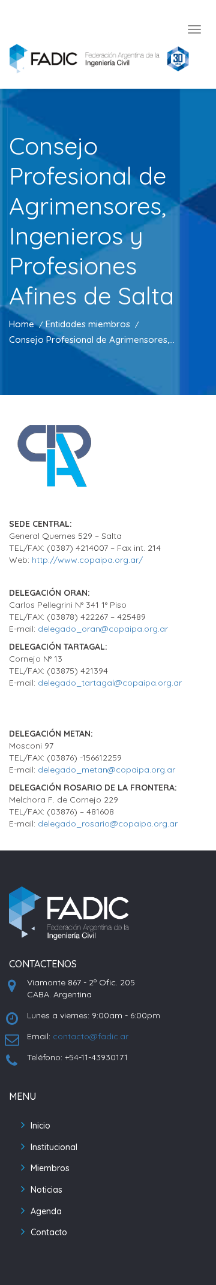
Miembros (50, 1168)
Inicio (40, 1125)
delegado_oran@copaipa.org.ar (103, 628)
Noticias (46, 1189)
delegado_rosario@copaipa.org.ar (108, 823)
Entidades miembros (88, 324)
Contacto (49, 1232)
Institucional (54, 1147)
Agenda (46, 1211)
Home (21, 324)
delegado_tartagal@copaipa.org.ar (110, 682)
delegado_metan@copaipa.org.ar (106, 769)
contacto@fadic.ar (90, 1036)
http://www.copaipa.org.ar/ (87, 559)
